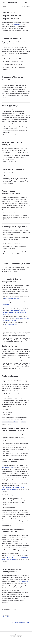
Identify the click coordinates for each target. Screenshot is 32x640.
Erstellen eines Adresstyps (11, 298)
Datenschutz (13, 634)
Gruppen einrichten (7, 467)
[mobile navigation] (29, 2)
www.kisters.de (18, 24)
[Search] (26, 2)
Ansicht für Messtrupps (10, 324)
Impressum (19, 634)
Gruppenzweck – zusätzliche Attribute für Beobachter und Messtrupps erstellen (14, 312)
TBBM (19, 636)
